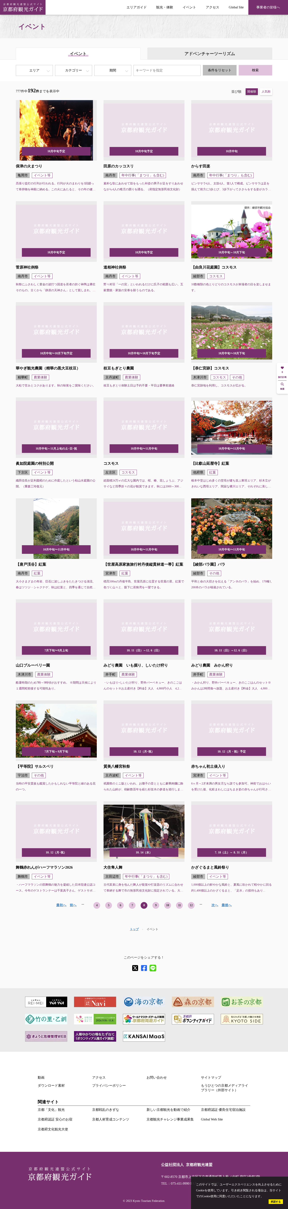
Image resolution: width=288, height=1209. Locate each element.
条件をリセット (219, 70)
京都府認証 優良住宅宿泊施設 (223, 1109)
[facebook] (144, 968)
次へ (214, 905)
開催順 (251, 91)
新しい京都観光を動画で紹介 (168, 1109)
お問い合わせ (157, 1077)
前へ (73, 905)
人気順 (266, 91)
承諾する (276, 1201)
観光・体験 (164, 7)
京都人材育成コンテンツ (110, 1119)
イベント (189, 7)
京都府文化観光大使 (53, 1129)
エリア (34, 70)
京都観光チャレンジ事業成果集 (170, 1119)
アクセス (212, 7)
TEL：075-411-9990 (175, 1183)
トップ (134, 929)
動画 (41, 1077)
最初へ (61, 905)
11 (179, 905)
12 (191, 905)
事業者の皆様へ (268, 7)
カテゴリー (73, 70)
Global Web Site (212, 1119)
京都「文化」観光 (51, 1109)
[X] (135, 968)
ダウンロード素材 (51, 1085)
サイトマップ (211, 1077)
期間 (112, 70)
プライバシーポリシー (109, 1085)
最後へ (227, 905)
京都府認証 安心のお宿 (55, 1119)
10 (167, 905)
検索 (255, 70)
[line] (152, 968)
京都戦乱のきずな (105, 1109)
